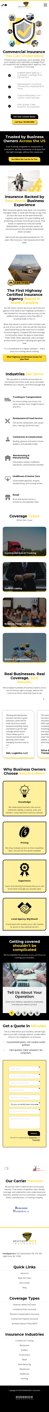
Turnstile (36, 1140)
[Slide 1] (11, 1013)
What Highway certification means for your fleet (24, 358)
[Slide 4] (31, 1013)
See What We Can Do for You (24, 159)
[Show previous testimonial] (36, 699)
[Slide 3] (24, 1013)
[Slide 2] (18, 1013)
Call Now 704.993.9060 (24, 122)
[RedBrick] (24, 1397)
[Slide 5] (37, 1013)
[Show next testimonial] (43, 699)
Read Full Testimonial (13, 745)
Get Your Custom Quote (24, 116)
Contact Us (6, 5)
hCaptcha (33, 1138)
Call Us (2, 5)
